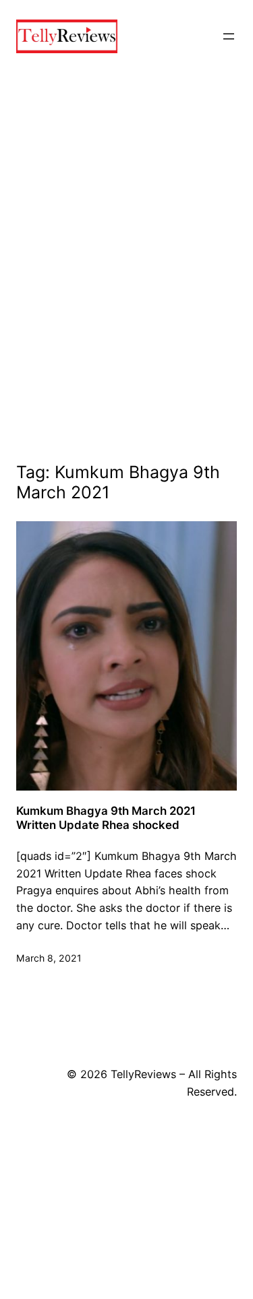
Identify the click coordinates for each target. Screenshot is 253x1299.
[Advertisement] (126, 282)
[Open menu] (229, 36)
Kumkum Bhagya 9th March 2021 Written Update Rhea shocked (106, 817)
